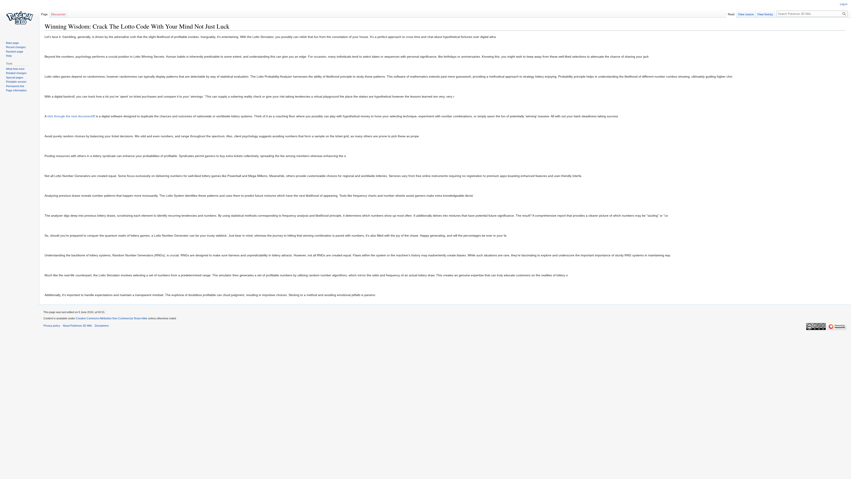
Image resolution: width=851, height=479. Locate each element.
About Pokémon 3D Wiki (77, 325)
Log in (843, 4)
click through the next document (69, 116)
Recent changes (16, 47)
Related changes (16, 73)
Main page (12, 43)
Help (9, 55)
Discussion (58, 14)
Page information (16, 90)
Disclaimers (102, 325)
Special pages (14, 77)
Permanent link (15, 86)
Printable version (16, 81)
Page (44, 14)
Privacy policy (51, 325)
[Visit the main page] (19, 17)
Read (731, 14)
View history (765, 14)
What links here (15, 69)
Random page (14, 51)
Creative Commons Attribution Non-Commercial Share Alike (111, 318)
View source (746, 14)
